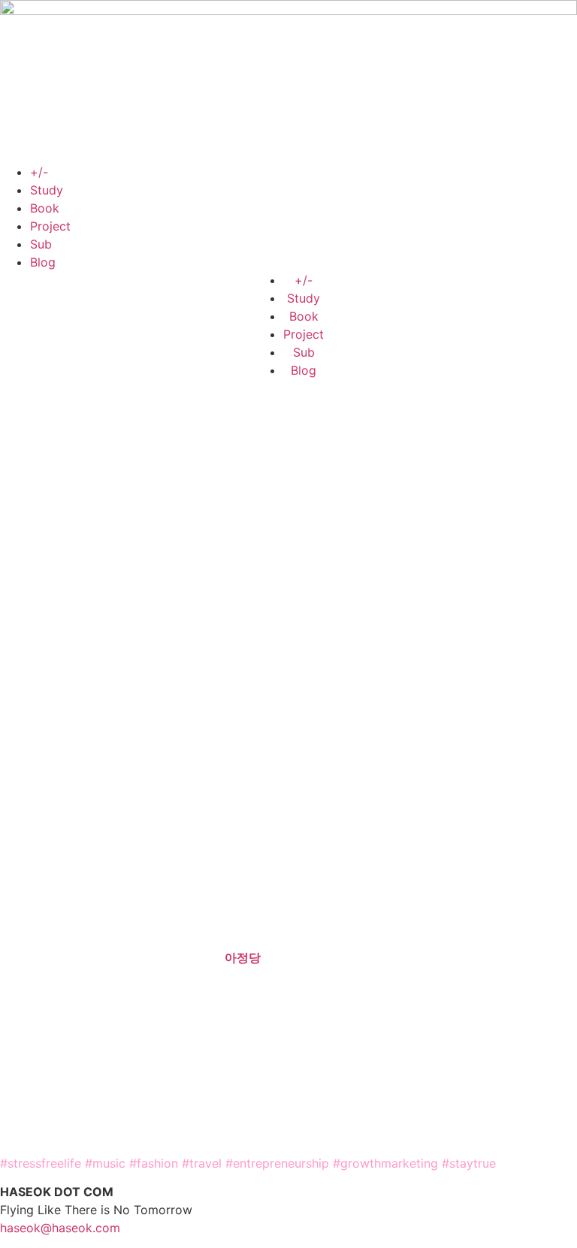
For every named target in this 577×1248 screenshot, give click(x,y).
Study (46, 189)
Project (50, 226)
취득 (444, 939)
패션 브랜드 (47, 846)
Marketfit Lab (143, 957)
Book (44, 208)
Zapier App (505, 892)
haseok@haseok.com (60, 1227)
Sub (41, 244)
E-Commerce (310, 828)
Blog (43, 262)
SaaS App (439, 892)
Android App (36, 910)
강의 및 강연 (142, 1069)
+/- (39, 171)
